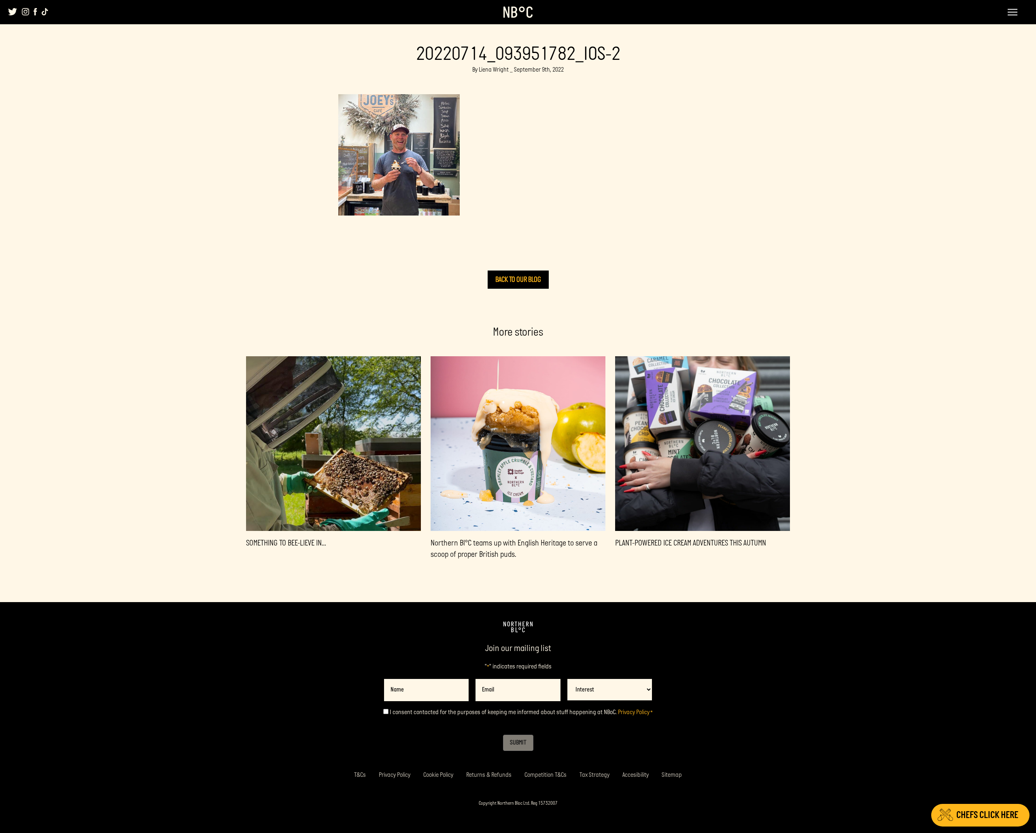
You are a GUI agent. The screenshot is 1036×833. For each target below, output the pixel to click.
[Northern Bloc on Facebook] (35, 11)
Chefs (987, 815)
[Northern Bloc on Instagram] (25, 11)
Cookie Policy (438, 775)
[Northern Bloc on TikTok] (45, 11)
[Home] (518, 627)
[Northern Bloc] (518, 12)
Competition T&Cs (545, 775)
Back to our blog (518, 279)
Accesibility (635, 775)
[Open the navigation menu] (1012, 12)
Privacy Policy (634, 712)
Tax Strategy (594, 775)
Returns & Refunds (489, 775)
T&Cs (360, 775)
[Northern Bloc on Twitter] (12, 11)
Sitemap (672, 775)
